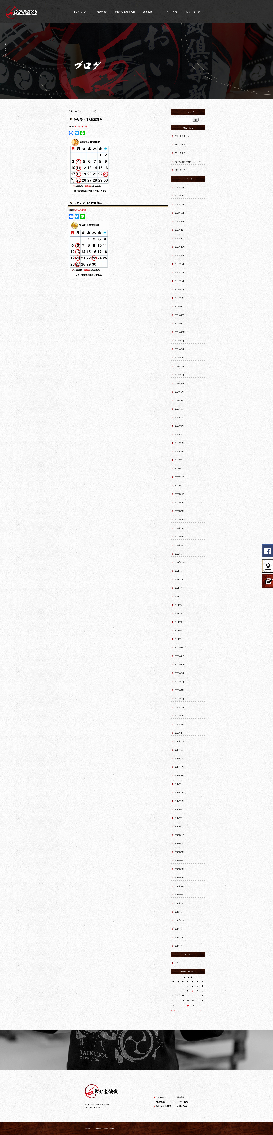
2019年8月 (179, 775)
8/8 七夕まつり (182, 136)
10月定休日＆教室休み (88, 119)
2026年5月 (179, 212)
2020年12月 (180, 647)
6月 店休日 (180, 170)
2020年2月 (179, 724)
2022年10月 (180, 494)
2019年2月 (179, 818)
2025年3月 (179, 298)
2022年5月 (179, 528)
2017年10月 (180, 937)
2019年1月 (179, 826)
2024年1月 (179, 400)
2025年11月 (180, 238)
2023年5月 (179, 443)
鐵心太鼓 (147, 11)
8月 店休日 (180, 144)
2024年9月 (179, 340)
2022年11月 (179, 485)
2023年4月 (179, 451)
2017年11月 (179, 928)
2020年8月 (179, 681)
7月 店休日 (180, 153)
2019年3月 (179, 809)
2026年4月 (179, 221)
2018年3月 (179, 894)
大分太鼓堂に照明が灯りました (188, 161)
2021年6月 (179, 605)
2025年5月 (179, 281)
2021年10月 (180, 579)
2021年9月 (179, 587)
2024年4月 (179, 383)
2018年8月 (179, 852)
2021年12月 (179, 562)
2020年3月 (179, 715)
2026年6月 (179, 204)
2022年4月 (179, 536)
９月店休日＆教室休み (88, 203)
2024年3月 (179, 391)
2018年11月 (179, 835)
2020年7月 (179, 690)
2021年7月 (179, 596)
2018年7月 (179, 860)
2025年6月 (179, 272)
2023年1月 (179, 468)
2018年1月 (179, 911)
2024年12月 (180, 315)
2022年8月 (179, 511)
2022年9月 (179, 502)
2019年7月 (179, 784)
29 (188, 1005)
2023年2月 (179, 460)
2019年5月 (179, 801)
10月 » (202, 1010)
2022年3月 (179, 545)
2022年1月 (179, 553)
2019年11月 (179, 749)
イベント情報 (170, 11)
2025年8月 (179, 264)
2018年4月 (179, 886)
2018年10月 (180, 843)
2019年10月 (180, 758)
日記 (177, 963)
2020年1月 (179, 732)
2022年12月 (180, 477)
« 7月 (173, 1010)
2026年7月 (179, 195)
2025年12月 (180, 229)
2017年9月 (179, 945)
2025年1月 (179, 306)
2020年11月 (180, 656)
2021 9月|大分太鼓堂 (6, 49)
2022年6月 (179, 519)
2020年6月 (179, 698)
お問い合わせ (193, 11)
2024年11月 (180, 323)
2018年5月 (179, 877)
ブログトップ (188, 112)
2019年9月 (179, 766)
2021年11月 (179, 570)
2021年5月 (179, 613)
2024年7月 (179, 357)
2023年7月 (179, 434)
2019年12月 (180, 741)
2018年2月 (179, 903)
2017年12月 (179, 920)
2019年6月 (179, 792)
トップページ (79, 11)
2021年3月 (179, 622)
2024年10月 (180, 332)
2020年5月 (179, 707)
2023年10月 (180, 417)
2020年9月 (179, 673)
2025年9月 (179, 255)
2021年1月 (179, 639)
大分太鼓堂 (102, 11)
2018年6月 (179, 869)
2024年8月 (179, 349)
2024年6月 (179, 366)
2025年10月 (180, 246)
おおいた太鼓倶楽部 (125, 11)
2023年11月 (179, 408)
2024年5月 (179, 374)
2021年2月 (179, 630)
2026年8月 (179, 187)
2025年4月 (179, 289)
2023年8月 (179, 426)
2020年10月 (180, 664)
